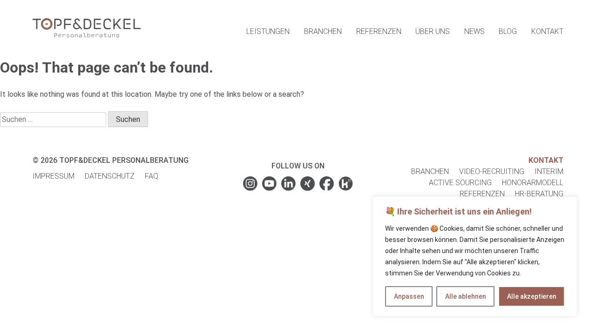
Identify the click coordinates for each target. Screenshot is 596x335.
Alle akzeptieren (531, 296)
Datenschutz (110, 176)
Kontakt (547, 31)
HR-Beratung (539, 193)
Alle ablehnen (465, 296)
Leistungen (268, 31)
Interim (549, 171)
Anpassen (409, 296)
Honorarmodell (532, 182)
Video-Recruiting (491, 171)
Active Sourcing (460, 182)
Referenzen (378, 31)
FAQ (151, 176)
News (474, 31)
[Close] (567, 204)
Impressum (53, 176)
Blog (508, 31)
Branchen (323, 31)
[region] (474, 256)
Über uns (432, 31)
